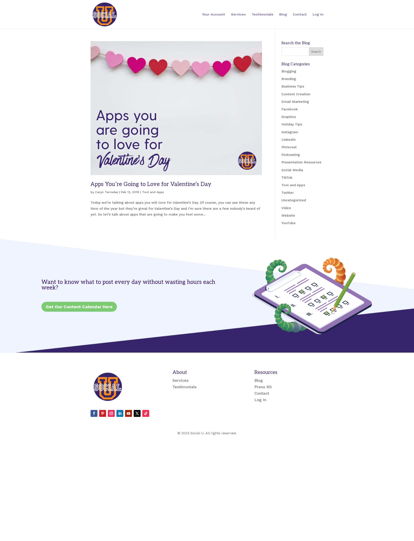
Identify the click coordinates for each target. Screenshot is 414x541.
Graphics (288, 117)
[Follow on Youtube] (128, 413)
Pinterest (289, 147)
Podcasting (290, 155)
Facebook (289, 109)
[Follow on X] (137, 413)
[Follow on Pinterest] (102, 413)
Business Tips (292, 86)
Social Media (292, 170)
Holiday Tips (291, 124)
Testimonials (262, 14)
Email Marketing (295, 102)
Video (286, 208)
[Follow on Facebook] (94, 413)
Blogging (288, 71)
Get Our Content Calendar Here (79, 306)
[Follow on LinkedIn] (119, 413)
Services (238, 14)
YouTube (288, 223)
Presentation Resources (301, 162)
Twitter (287, 193)
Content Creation (295, 94)
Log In (318, 14)
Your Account (213, 14)
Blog (283, 14)
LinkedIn (288, 140)
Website (288, 215)
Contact (300, 14)
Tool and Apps (153, 192)
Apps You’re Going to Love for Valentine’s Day (151, 184)
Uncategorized (293, 200)
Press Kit (263, 387)
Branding (288, 79)
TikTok (286, 177)
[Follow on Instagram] (111, 413)
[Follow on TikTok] (145, 413)
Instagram (289, 132)
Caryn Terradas (106, 192)
